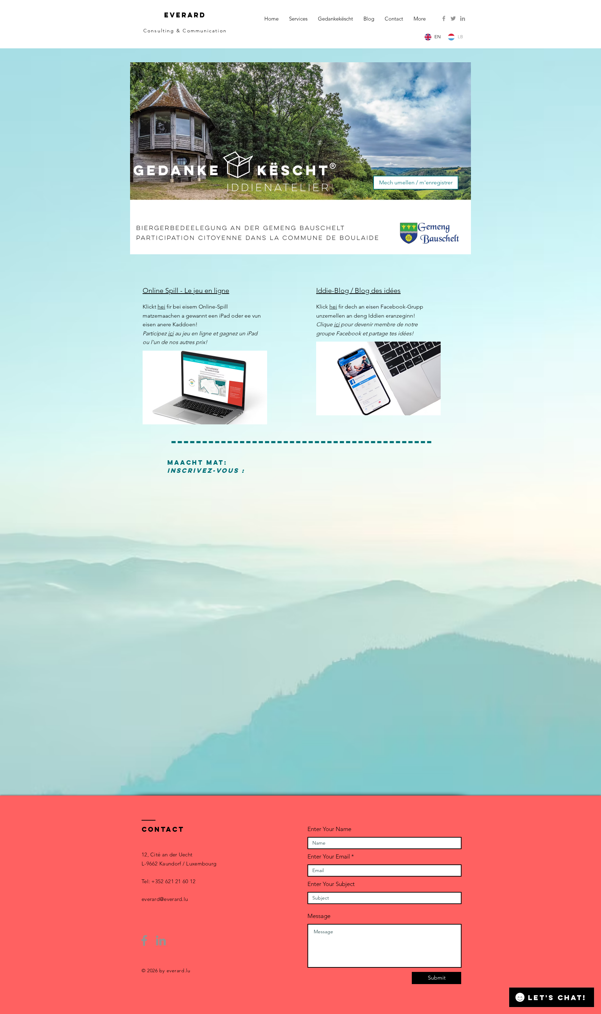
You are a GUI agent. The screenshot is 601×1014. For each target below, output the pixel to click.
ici (171, 333)
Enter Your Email (328, 857)
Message (318, 916)
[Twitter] (453, 18)
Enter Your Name (329, 829)
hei (161, 306)
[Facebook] (443, 18)
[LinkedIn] (462, 18)
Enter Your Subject (331, 884)
